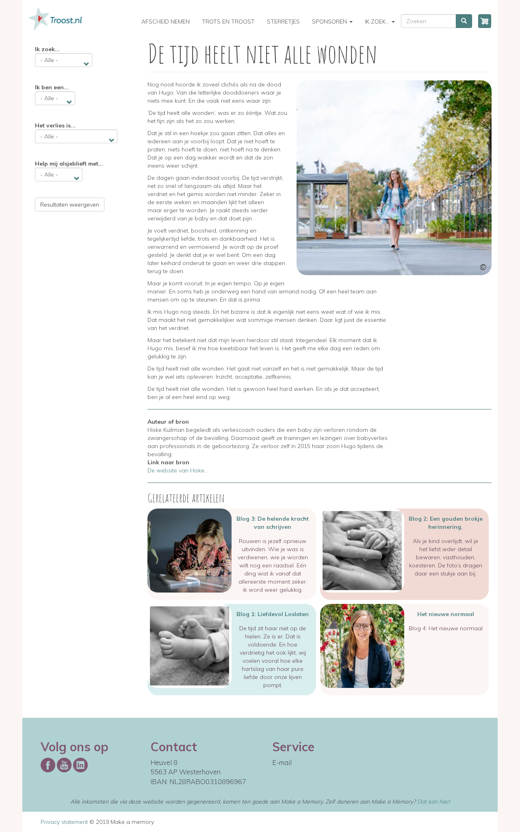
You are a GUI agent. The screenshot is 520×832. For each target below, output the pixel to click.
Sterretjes (283, 21)
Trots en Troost (228, 21)
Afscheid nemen (165, 21)
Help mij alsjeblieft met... (69, 163)
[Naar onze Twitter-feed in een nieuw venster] (64, 764)
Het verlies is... (55, 125)
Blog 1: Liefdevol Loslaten (272, 614)
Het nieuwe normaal (445, 614)
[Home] (58, 19)
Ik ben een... (52, 87)
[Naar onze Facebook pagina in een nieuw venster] (48, 764)
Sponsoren (330, 21)
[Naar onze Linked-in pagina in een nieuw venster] (80, 764)
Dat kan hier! (433, 801)
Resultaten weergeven (69, 204)
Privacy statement (64, 822)
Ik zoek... (378, 21)
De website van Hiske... (177, 470)
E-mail (282, 762)
